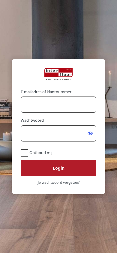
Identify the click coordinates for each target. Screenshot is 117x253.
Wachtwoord (32, 120)
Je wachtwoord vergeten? (59, 182)
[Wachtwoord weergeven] (90, 133)
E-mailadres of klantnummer (46, 91)
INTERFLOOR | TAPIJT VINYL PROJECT (59, 74)
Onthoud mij (40, 152)
